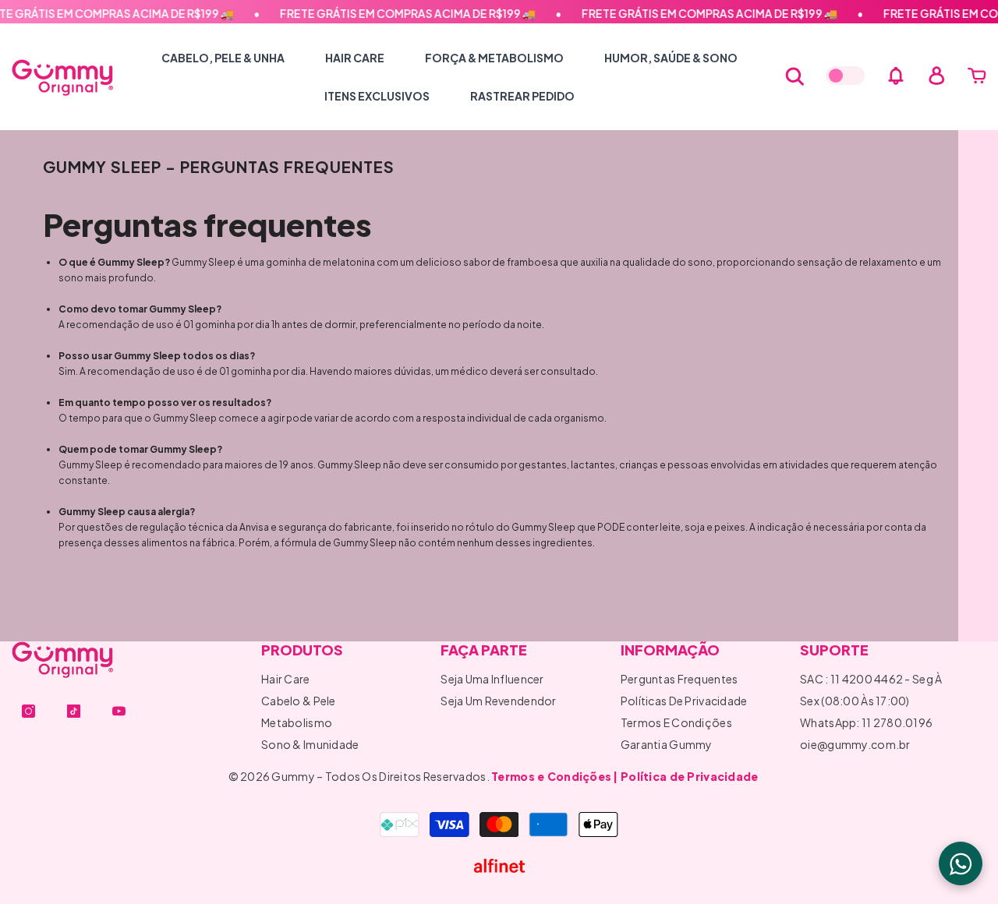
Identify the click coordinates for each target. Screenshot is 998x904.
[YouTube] (119, 711)
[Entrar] (936, 75)
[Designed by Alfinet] (499, 866)
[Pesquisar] (794, 76)
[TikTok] (73, 711)
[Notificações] (896, 75)
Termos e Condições (551, 776)
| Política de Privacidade (685, 776)
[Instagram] (28, 711)
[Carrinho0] (977, 75)
